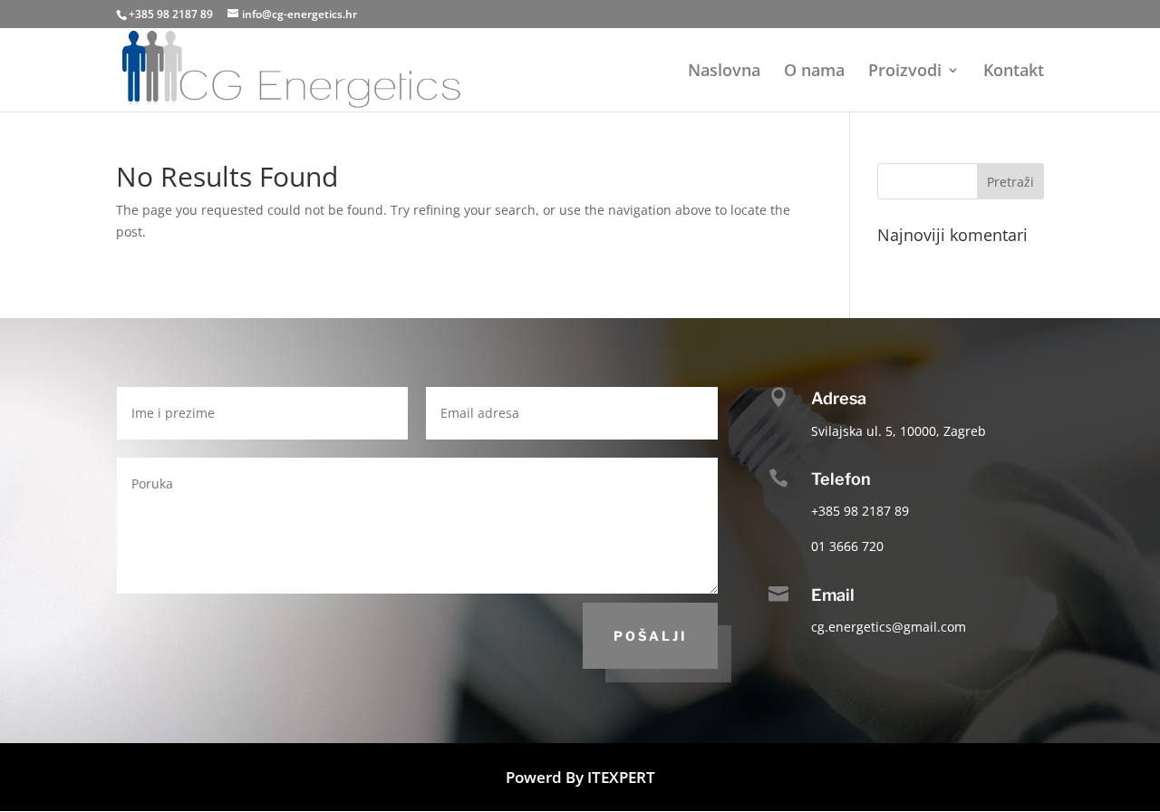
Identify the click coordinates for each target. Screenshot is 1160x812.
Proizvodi (905, 72)
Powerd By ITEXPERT (580, 777)
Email (833, 594)
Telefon (841, 478)
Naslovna (724, 72)
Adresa (838, 398)
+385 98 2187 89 (171, 14)
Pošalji (650, 635)
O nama (814, 72)
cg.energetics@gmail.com (888, 626)
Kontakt (1013, 72)
